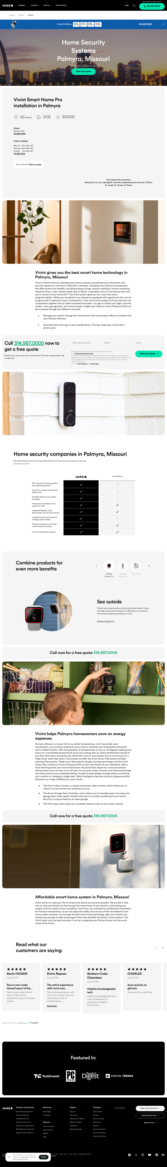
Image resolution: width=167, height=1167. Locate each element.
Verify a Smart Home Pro (149, 1108)
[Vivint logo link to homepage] (7, 5)
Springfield (107, 183)
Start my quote (35, 164)
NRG (45, 1137)
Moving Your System (77, 1119)
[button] (163, 24)
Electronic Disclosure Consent (84, 353)
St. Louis (98, 183)
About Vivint (97, 1112)
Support (72, 1112)
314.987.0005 (19, 134)
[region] (28, 1157)
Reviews (96, 1115)
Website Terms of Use (85, 1154)
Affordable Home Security (25, 1129)
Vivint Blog (47, 1112)
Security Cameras (22, 1115)
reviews (22, 1023)
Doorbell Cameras (22, 1119)
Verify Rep (73, 1126)
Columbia (117, 183)
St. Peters (128, 185)
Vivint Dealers (48, 1130)
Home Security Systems (24, 1112)
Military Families (75, 1122)
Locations (12, 15)
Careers (96, 1126)
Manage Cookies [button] (22, 1159)
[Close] (9, 1157)
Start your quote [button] (83, 72)
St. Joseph (109, 185)
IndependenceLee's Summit (133, 183)
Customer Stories (99, 1133)
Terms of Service (82, 364)
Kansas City (89, 183)
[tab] (109, 566)
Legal (56, 1154)
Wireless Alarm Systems (24, 1133)
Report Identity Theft (149, 1115)
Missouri (21, 15)
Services (47, 5)
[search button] (134, 5)
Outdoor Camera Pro (23, 1122)
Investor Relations (99, 1136)
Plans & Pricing (61, 5)
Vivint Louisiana (48, 1126)
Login (127, 5)
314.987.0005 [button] (145, 24)
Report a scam (149, 1123)
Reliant (45, 1133)
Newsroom (97, 1122)
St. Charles (118, 185)
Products (34, 5)
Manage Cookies (76, 1129)
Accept (43, 1157)
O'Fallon (148, 183)
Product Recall (63, 1154)
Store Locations (98, 1119)
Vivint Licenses (73, 1154)
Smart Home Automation (25, 1126)
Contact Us (74, 1115)
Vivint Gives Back (99, 1129)
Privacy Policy (94, 364)
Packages (21, 5)
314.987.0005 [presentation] (153, 6)
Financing (46, 1115)
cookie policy (25, 1157)
